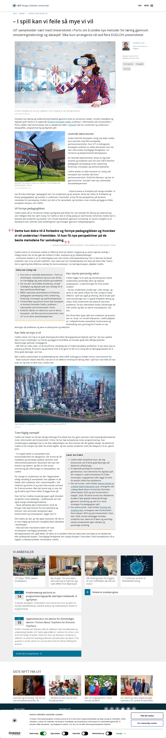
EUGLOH (72, 125)
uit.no (15, 13)
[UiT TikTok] (117, 709)
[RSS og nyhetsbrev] (134, 709)
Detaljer (119, 734)
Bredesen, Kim (139, 43)
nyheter (22, 13)
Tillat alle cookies (147, 716)
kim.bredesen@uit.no (140, 46)
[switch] (65, 733)
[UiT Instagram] (111, 709)
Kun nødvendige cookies (147, 723)
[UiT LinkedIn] (128, 709)
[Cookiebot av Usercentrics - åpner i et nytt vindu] (15, 733)
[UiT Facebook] (106, 709)
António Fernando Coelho (59, 121)
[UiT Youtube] (122, 709)
